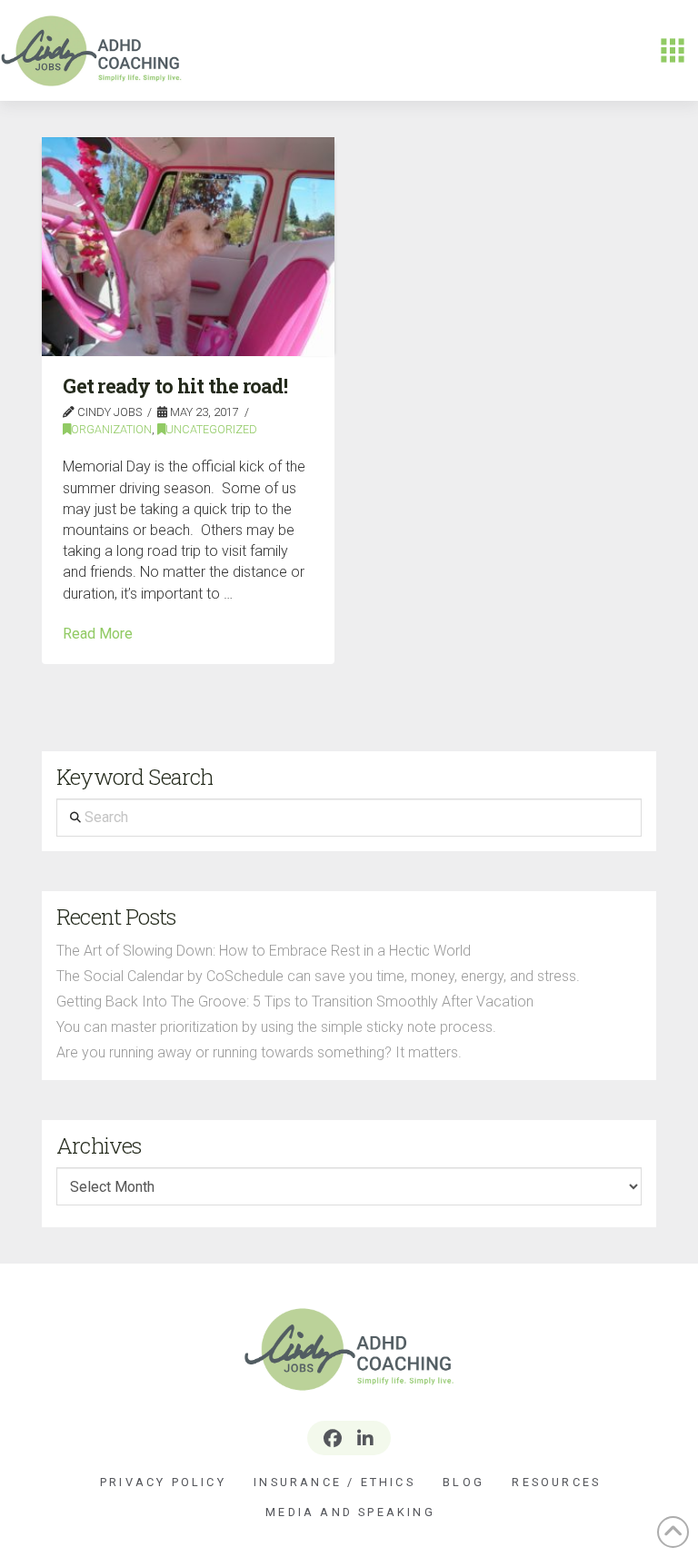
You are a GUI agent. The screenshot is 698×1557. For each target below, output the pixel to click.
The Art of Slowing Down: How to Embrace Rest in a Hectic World (263, 950)
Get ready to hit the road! (175, 386)
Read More (98, 633)
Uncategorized (211, 429)
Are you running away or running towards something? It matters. (259, 1052)
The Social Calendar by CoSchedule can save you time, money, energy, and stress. (318, 976)
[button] (672, 50)
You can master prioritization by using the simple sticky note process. (276, 1027)
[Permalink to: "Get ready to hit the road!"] (188, 246)
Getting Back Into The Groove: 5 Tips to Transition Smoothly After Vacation (294, 1001)
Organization (111, 429)
